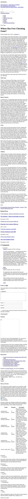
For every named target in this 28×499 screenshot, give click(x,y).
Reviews (5, 21)
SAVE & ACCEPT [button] (5, 497)
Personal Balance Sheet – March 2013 (11, 364)
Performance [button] (3, 464)
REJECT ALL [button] (12, 377)
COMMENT (3, 291)
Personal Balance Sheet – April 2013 (11, 362)
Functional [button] (3, 455)
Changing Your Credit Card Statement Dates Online (14, 360)
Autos (4, 16)
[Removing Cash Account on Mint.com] (9, 221)
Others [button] (2, 490)
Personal (5, 19)
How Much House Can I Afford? (10, 363)
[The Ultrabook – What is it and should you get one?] (12, 213)
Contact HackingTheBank (9, 22)
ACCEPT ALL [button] (19, 377)
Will (6, 34)
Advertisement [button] (4, 481)
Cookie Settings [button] (4, 377)
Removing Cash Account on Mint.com (9, 224)
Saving (4, 20)
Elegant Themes (9, 368)
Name (2, 302)
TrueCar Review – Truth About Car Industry (10, 4)
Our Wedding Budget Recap (9, 359)
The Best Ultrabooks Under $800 (8, 231)
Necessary (4, 398)
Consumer (16, 34)
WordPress (21, 368)
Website (2, 307)
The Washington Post (15, 47)
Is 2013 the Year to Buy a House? (10, 365)
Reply (4, 267)
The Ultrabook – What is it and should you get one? (12, 216)
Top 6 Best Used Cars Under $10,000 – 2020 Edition (12, 7)
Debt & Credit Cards (7, 18)
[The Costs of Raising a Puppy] (7, 236)
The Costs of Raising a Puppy (7, 239)
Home (4, 15)
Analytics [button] (3, 472)
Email (2, 305)
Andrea (4, 249)
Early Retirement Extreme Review (8, 6)
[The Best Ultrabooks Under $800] (8, 229)
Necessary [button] (3, 397)
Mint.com (22, 63)
